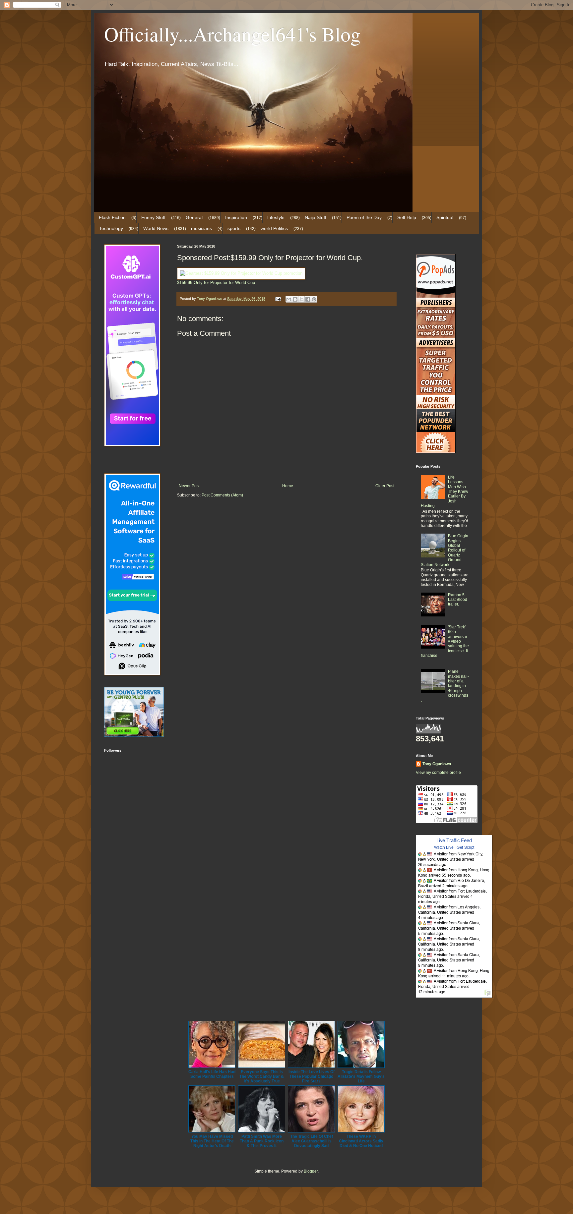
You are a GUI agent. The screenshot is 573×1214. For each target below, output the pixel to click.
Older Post (384, 486)
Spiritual (444, 217)
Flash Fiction (112, 217)
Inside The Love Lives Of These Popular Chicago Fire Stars (311, 1076)
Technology (111, 228)
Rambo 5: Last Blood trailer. (457, 600)
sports (233, 228)
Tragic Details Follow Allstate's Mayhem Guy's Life (361, 1076)
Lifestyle (276, 217)
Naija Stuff (315, 217)
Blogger (311, 1171)
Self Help (406, 217)
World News (155, 228)
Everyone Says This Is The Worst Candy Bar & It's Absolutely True (261, 1076)
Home (287, 486)
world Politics (274, 228)
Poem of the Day (364, 217)
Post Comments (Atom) (222, 495)
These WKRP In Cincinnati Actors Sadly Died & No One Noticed (361, 1141)
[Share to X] (301, 299)
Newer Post (189, 486)
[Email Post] (278, 299)
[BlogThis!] (295, 299)
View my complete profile (438, 772)
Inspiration (236, 217)
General (194, 217)
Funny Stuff (153, 217)
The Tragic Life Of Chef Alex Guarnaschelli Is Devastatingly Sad (311, 1141)
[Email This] (289, 299)
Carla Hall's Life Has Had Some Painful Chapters (211, 1074)
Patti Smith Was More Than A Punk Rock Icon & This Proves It (262, 1141)
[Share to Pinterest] (314, 299)
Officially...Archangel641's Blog (232, 34)
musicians (201, 228)
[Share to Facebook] (307, 299)
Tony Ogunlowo (436, 764)
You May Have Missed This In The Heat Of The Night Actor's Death (212, 1141)
